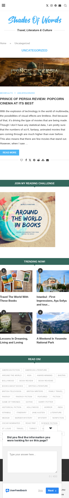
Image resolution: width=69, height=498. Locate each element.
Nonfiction (58, 418)
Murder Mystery (23, 418)
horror (48, 407)
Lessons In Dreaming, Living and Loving (14, 340)
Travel (20, 428)
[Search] (65, 5)
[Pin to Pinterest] (34, 160)
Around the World (12, 375)
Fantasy (6, 397)
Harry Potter (45, 402)
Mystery (42, 418)
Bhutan (61, 375)
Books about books (12, 386)
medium (5, 418)
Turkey (33, 428)
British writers (35, 391)
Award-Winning (44, 375)
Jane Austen (38, 413)
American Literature (36, 370)
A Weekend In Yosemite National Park (52, 340)
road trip (31, 423)
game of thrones (11, 402)
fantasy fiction (24, 397)
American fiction (11, 370)
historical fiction (11, 407)
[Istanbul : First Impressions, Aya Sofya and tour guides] (53, 281)
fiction (56, 397)
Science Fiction (49, 423)
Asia (29, 375)
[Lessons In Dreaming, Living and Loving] (16, 323)
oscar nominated (11, 423)
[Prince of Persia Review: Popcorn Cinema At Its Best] (34, 72)
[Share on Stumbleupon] (43, 160)
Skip (40, 490)
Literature (56, 413)
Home (3, 43)
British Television (11, 391)
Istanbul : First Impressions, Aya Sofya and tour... (52, 300)
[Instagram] (51, 5)
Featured (42, 397)
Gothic (29, 402)
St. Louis (6, 428)
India (60, 407)
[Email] (60, 5)
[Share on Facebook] (26, 160)
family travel (56, 391)
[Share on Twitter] (30, 160)
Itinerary (21, 413)
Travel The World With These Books (14, 298)
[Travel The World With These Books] (16, 281)
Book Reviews (45, 381)
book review (26, 381)
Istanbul (6, 413)
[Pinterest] (55, 5)
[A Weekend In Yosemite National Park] (53, 323)
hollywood (33, 407)
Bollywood (8, 381)
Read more (9, 152)
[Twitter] (47, 5)
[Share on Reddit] (38, 160)
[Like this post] (21, 160)
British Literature (38, 386)
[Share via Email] (47, 160)
